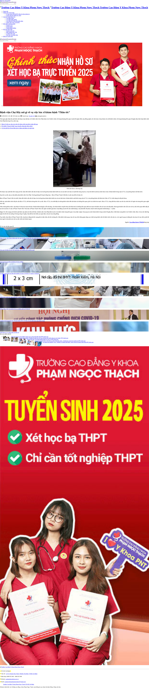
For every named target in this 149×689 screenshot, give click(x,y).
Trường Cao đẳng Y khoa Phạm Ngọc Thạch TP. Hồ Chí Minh (18, 684)
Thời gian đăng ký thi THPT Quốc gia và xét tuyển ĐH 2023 (29, 336)
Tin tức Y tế (32, 116)
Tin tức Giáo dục (10, 30)
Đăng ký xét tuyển (4, 0)
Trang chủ (5, 11)
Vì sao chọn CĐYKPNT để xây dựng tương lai (18, 14)
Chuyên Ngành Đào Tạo (9, 17)
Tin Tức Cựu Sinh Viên (12, 35)
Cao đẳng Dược (10, 18)
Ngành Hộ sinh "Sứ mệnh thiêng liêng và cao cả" (42, 339)
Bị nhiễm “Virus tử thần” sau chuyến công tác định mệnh (17, 126)
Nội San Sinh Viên (7, 29)
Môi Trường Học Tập (11, 32)
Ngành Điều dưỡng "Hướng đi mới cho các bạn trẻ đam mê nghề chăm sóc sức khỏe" (43, 338)
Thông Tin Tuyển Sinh (8, 12)
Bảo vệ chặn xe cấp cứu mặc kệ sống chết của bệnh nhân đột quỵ (20, 124)
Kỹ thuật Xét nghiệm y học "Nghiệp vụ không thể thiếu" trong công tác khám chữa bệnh (68, 342)
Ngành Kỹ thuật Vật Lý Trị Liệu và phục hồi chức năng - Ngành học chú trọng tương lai (60, 341)
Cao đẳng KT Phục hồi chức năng (14, 21)
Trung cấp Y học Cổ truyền (13, 22)
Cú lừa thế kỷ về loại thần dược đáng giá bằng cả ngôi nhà (18, 128)
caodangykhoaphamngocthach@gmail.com (15, 681)
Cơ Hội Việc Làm (10, 33)
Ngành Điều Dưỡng (11, 28)
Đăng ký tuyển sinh (8, 36)
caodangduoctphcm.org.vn (12, 679)
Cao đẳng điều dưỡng (11, 19)
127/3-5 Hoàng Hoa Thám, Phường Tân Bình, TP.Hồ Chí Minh (21, 673)
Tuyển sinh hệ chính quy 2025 (13, 15)
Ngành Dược (9, 26)
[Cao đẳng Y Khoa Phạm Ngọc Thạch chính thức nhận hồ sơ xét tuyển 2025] (76, 74)
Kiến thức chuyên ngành (9, 23)
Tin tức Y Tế (9, 25)
